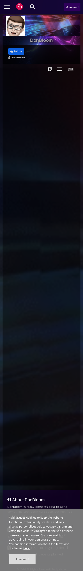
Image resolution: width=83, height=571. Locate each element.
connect (73, 7)
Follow (17, 51)
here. (26, 548)
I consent (22, 559)
